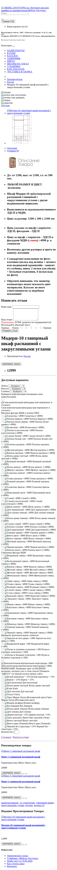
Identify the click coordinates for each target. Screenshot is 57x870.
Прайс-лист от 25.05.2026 (19, 861)
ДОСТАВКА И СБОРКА (19, 71)
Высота (5, 388)
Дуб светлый (26, 691)
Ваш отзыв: (7, 319)
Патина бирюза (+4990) (41, 419)
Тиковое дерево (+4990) (41, 532)
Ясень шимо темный (38, 709)
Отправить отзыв (9, 331)
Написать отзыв (21, 737)
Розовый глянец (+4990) (42, 587)
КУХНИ (11, 53)
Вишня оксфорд (31, 703)
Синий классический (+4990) (21, 502)
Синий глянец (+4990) (39, 590)
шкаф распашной (9, 802)
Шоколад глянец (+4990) (42, 624)
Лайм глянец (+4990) (37, 581)
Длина (4, 385)
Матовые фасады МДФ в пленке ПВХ (20, 413)
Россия (10, 82)
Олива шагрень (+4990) (41, 478)
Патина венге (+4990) (38, 550)
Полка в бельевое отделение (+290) (25, 656)
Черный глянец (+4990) (41, 632)
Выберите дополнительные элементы (20, 635)
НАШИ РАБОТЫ (16, 50)
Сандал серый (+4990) (39, 524)
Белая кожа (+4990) (34, 427)
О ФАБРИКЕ (13, 66)
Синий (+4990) (28, 498)
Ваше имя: (6, 307)
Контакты (12, 866)
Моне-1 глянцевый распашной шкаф (20, 757)
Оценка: (5, 328)
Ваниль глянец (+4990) (40, 566)
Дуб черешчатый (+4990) (43, 509)
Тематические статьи (17, 855)
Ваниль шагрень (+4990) (42, 453)
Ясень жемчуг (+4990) (39, 467)
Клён (15, 688)
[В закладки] (23, 773)
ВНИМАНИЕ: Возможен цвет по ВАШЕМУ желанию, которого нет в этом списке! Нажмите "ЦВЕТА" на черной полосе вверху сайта (25, 671)
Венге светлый (29, 720)
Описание (12, 148)
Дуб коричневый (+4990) (43, 529)
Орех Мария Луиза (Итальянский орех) (26, 698)
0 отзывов (6, 737)
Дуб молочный (29, 682)
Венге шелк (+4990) (35, 535)
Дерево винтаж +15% (39, 714)
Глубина (5, 391)
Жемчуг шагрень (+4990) (43, 470)
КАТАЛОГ (12, 56)
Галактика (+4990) (33, 416)
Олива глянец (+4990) (38, 584)
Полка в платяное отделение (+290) (25, 650)
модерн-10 (39, 805)
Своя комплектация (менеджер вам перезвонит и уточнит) (25, 409)
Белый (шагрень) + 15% (43, 676)
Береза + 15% (27, 679)
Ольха (16, 694)
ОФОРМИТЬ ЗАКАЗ (11, 364)
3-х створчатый (27, 802)
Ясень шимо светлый (39, 685)
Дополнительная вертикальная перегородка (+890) (26, 666)
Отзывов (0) (13, 151)
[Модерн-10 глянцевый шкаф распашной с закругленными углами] (31, 113)
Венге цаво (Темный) (39, 723)
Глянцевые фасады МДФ (13, 552)
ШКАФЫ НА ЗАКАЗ (18, 63)
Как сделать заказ (15, 863)
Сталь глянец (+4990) (38, 593)
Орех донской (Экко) (38, 717)
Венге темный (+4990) (39, 538)
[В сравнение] (26, 773)
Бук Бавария (25, 706)
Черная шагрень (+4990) (42, 547)
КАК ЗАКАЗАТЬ (15, 69)
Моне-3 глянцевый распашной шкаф (20, 781)
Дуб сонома (25, 711)
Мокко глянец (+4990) (38, 604)
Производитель (14, 79)
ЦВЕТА (11, 61)
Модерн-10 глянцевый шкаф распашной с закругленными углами (23, 826)
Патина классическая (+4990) (22, 431)
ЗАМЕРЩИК (13, 58)
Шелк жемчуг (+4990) (38, 507)
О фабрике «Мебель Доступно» (22, 858)
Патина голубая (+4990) (41, 526)
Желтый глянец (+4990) (41, 569)
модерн (29, 805)
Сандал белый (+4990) (39, 436)
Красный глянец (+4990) (42, 596)
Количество (7, 732)
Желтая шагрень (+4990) (42, 450)
